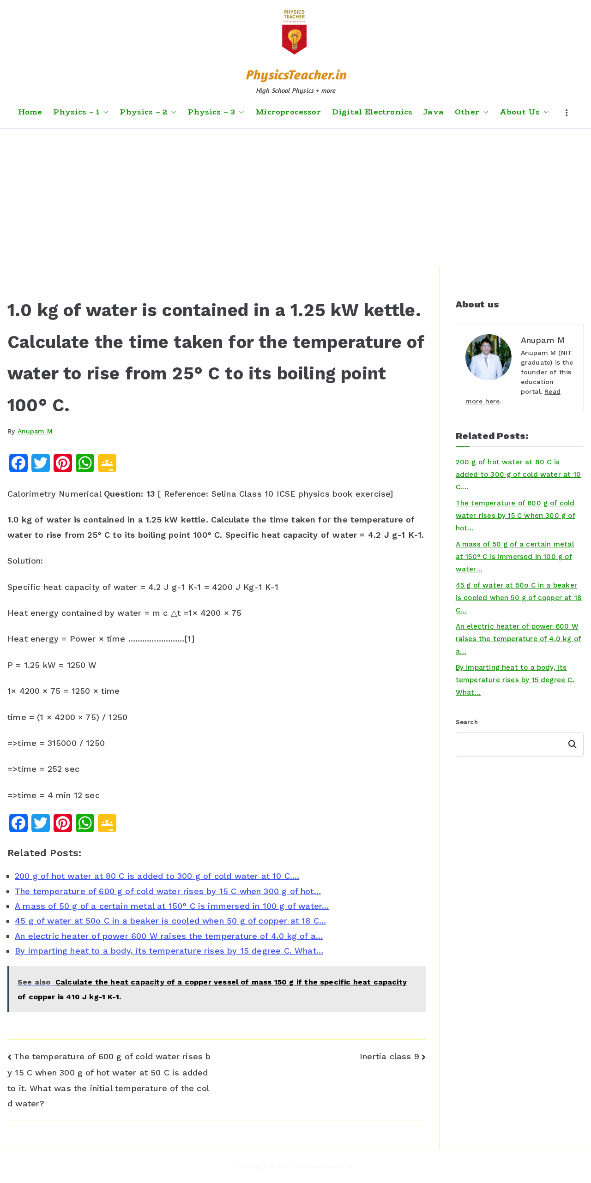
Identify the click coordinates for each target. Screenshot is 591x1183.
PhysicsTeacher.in (295, 74)
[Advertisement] (295, 197)
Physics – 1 (76, 112)
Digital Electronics (372, 112)
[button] (104, 112)
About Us (520, 112)
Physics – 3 (211, 112)
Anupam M (35, 431)
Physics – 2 (143, 112)
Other (467, 112)
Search (467, 722)
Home (30, 112)
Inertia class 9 (389, 1056)
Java (433, 112)
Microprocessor (288, 112)
